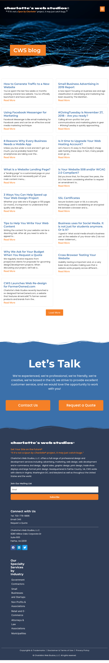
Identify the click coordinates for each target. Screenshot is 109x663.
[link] (45, 9)
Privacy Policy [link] (82, 650)
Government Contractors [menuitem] (18, 581)
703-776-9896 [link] (22, 515)
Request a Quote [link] (19, 523)
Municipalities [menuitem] (18, 633)
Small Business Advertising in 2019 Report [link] (78, 85)
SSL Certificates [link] (69, 198)
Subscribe (54, 497)
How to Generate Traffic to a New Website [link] (26, 85)
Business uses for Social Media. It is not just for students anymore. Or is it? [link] (81, 226)
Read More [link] (9, 100)
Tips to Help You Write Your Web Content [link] (26, 224)
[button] (102, 9)
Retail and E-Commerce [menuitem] (18, 613)
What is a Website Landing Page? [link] (27, 169)
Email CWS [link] (16, 519)
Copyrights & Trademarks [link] (32, 650)
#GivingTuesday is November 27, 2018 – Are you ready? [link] (80, 114)
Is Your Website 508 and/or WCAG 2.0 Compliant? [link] (81, 171)
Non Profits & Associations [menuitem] (18, 604)
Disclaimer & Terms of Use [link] (61, 650)
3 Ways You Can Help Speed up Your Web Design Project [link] (25, 196)
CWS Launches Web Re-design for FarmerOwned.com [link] (25, 284)
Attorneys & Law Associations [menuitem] (18, 624)
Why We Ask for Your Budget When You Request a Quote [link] (24, 253)
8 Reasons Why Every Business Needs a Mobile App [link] (25, 142)
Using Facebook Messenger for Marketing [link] (25, 114)
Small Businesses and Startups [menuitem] (18, 593)
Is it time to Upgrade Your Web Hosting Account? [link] (79, 142)
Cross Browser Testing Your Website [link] (77, 256)
